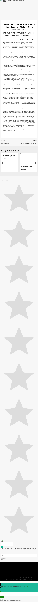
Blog (7, 579)
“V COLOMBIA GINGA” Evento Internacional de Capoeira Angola (9, 157)
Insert (2, 596)
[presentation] (28, 158)
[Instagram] (26, 577)
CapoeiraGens (20, 579)
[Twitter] (23, 577)
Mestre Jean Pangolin (16, 29)
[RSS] (34, 577)
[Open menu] (36, 2)
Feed (24, 579)
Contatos (30, 579)
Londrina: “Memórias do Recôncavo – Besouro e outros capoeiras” (28, 168)
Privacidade (26, 579)
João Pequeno (10, 579)
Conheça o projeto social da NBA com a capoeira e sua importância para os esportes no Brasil (28, 142)
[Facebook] (20, 577)
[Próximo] (35, 163)
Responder (2, 591)
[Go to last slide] (2, 163)
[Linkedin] (31, 577)
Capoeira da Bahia (15, 579)
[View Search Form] (34, 2)
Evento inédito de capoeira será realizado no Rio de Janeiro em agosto (9, 142)
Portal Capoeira (2, 599)
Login (2, 540)
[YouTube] (28, 577)
